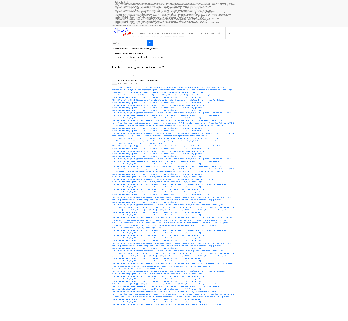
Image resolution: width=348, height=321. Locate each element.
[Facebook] (234, 33)
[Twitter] (230, 33)
